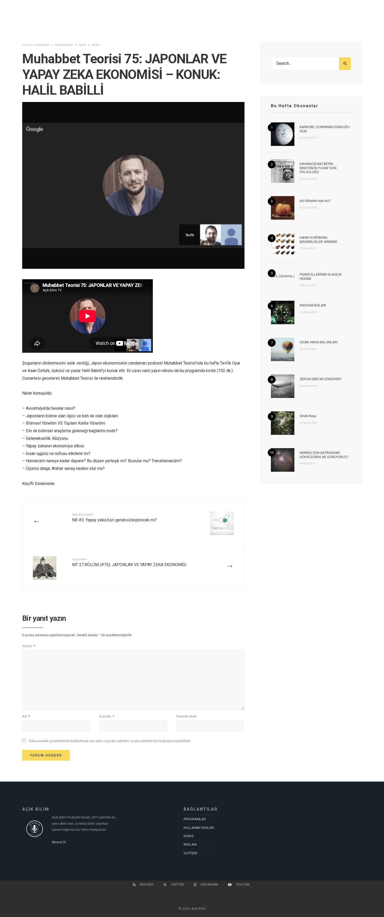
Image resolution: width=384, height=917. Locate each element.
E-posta (106, 716)
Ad (26, 716)
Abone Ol (59, 842)
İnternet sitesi (186, 716)
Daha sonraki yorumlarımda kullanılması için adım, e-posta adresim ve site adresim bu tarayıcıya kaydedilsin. (110, 741)
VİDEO (95, 44)
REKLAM (190, 844)
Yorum (28, 646)
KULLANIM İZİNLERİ (199, 828)
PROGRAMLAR (195, 819)
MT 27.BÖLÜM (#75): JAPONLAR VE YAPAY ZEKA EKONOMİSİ (129, 562)
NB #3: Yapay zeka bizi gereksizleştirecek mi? (114, 517)
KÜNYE (189, 836)
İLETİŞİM (190, 853)
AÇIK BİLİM (43, 44)
